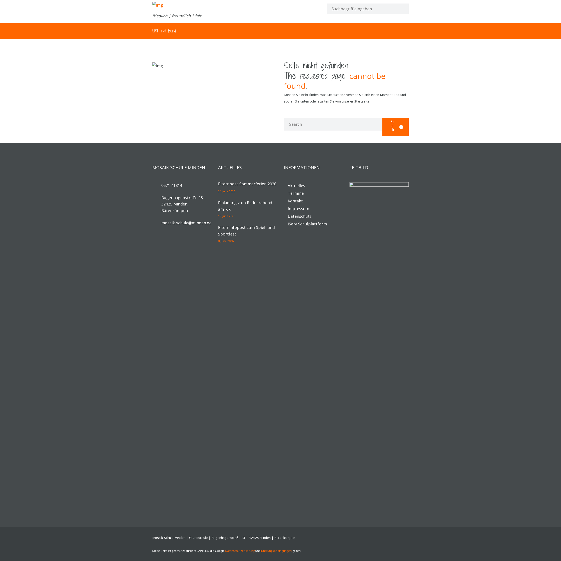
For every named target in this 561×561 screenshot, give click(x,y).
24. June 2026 (226, 191)
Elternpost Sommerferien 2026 (247, 183)
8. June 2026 (226, 241)
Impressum (298, 208)
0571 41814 (171, 185)
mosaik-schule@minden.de (186, 222)
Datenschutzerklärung (240, 551)
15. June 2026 (226, 216)
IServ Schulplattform (307, 224)
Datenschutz (300, 216)
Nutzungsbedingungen (276, 551)
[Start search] (401, 9)
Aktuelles (296, 185)
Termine (296, 193)
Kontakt (295, 201)
